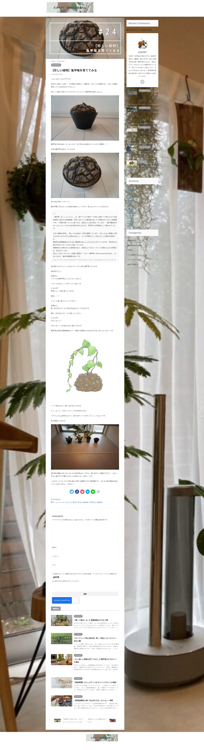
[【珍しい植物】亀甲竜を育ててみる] (88, 492)
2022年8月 (130, 208)
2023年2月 (130, 195)
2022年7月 (130, 210)
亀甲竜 (75, 502)
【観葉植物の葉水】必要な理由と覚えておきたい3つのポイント (148, 167)
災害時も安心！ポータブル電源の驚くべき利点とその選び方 (148, 96)
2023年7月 (130, 190)
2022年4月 (130, 218)
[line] (93, 492)
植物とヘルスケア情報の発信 (102, 744)
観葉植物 (99, 502)
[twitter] (72, 492)
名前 (54, 547)
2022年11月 (130, 203)
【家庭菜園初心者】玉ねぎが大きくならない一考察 (93, 700)
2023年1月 (130, 198)
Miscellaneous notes (134, 245)
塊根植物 (85, 502)
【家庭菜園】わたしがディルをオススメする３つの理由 (95, 682)
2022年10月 (130, 205)
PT (54, 502)
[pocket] (82, 492)
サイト (54, 565)
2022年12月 (130, 200)
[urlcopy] (98, 492)
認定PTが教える (133, 264)
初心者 (80, 502)
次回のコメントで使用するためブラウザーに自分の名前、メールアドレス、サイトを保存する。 (86, 574)
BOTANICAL (57, 499)
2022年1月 (130, 226)
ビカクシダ (68, 502)
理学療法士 (92, 502)
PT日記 (130, 250)
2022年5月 (130, 216)
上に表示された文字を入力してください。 (66, 581)
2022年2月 (130, 223)
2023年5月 (130, 193)
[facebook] (77, 492)
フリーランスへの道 (134, 259)
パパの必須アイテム (134, 255)
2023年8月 (130, 188)
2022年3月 (130, 221)
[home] (142, 82)
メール (55, 556)
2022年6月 (130, 213)
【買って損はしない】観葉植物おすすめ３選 (91, 620)
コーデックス (60, 502)
